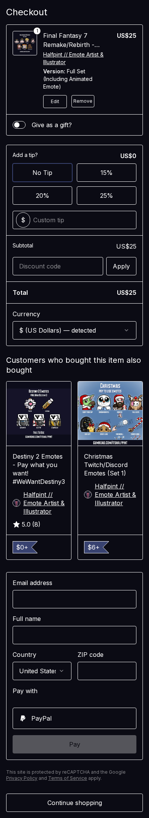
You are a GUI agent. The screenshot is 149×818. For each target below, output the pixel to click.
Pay (74, 744)
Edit (55, 101)
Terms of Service (67, 778)
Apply (121, 266)
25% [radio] (106, 195)
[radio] (74, 718)
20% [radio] (42, 195)
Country (24, 654)
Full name (27, 618)
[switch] (19, 125)
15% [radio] (106, 172)
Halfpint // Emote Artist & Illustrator (73, 58)
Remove (82, 101)
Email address (32, 583)
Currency (26, 314)
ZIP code (91, 654)
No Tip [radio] (42, 172)
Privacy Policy (21, 778)
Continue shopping (74, 803)
